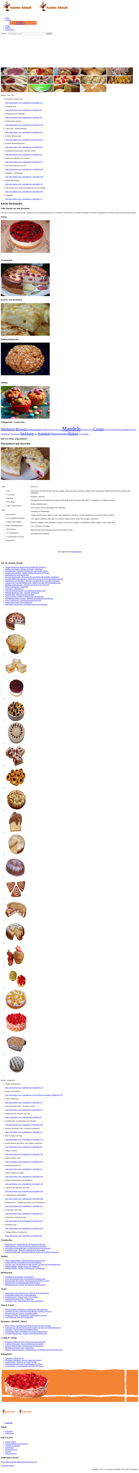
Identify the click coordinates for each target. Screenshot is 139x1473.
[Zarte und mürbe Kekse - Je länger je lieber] (16, 788)
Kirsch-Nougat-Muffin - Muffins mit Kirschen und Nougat (25, 1260)
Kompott (44, 433)
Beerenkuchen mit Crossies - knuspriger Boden (21, 1313)
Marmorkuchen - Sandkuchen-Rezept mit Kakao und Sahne (25, 1246)
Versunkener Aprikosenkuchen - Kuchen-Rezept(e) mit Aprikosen (27, 1248)
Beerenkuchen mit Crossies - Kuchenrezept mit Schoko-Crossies (27, 1281)
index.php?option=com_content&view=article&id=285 (24, 1191)
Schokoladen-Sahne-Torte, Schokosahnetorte (20, 1295)
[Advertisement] (69, 51)
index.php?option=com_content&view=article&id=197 (24, 1110)
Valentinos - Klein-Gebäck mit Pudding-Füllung (21, 1330)
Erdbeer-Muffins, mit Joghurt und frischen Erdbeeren (23, 1262)
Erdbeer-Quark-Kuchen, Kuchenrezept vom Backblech (24, 1346)
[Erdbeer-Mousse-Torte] (16, 1032)
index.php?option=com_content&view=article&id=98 (23, 117)
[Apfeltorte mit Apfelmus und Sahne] (16, 1076)
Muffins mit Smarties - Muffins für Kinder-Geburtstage (24, 569)
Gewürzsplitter (84, 434)
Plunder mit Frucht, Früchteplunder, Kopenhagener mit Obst (25, 1315)
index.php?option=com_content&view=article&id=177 (24, 162)
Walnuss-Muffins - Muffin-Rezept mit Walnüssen (22, 1266)
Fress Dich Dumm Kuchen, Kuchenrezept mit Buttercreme (25, 591)
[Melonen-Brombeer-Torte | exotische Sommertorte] (16, 721)
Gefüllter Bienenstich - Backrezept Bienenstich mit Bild (24, 1344)
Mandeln (71, 428)
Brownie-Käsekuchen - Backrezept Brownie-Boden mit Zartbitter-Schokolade (32, 577)
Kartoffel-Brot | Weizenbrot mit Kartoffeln (19, 595)
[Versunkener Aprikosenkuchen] (16, 1010)
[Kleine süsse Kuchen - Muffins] (25, 418)
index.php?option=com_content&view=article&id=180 (24, 125)
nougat (134, 430)
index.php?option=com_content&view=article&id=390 (24, 191)
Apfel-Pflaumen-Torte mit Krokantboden (19, 1317)
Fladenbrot (119, 430)
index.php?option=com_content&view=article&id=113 (24, 103)
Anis (36, 434)
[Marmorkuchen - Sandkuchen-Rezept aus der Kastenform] (16, 832)
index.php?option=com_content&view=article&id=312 (24, 1214)
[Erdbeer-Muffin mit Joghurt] (16, 965)
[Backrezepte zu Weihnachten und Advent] (25, 375)
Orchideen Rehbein (7, 1466)
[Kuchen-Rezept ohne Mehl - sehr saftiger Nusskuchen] (16, 876)
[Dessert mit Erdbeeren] (16, 1054)
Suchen (49, 33)
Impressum (9, 1431)
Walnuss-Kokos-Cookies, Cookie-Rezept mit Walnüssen (24, 597)
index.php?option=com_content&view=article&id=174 (24, 1139)
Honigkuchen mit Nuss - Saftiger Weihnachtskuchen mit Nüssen (27, 573)
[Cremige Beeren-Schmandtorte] (16, 699)
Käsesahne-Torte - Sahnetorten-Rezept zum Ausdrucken (24, 1301)
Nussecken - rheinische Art (14, 589)
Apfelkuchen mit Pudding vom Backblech (19, 1277)
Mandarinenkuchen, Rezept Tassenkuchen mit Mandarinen (25, 1285)
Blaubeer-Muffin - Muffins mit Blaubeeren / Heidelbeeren (25, 1268)
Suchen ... (4, 33)
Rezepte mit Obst (11, 1450)
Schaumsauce (15, 434)
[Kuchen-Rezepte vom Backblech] (25, 335)
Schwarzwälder (109, 430)
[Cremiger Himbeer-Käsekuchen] (16, 632)
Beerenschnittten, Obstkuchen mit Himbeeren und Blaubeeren (26, 1309)
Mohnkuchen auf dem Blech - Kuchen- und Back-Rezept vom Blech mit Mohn (32, 581)
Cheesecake (58, 430)
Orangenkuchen (35, 429)
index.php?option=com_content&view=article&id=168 (24, 177)
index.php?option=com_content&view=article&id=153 (24, 184)
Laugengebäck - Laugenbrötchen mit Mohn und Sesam (24, 1366)
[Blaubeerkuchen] (16, 943)
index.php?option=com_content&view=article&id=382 (24, 1125)
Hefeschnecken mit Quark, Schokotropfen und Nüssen (24, 1364)
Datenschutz (9, 1433)
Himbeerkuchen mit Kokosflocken (17, 575)
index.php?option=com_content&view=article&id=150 (24, 1088)
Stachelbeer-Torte (87, 430)
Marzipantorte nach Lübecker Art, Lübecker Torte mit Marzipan (27, 1293)
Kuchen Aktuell (10, 1442)
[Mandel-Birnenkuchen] (16, 854)
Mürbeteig (8, 429)
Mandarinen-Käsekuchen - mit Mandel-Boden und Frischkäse (26, 604)
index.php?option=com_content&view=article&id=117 (24, 1132)
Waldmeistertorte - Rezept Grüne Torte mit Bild (21, 1297)
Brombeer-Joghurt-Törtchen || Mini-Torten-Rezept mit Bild (25, 1342)
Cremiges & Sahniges (12, 1446)
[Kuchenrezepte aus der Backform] (25, 295)
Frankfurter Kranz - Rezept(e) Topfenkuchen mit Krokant (25, 1250)
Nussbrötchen (5, 434)
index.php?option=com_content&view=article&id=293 (24, 1162)
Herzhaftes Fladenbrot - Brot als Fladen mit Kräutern (23, 1360)
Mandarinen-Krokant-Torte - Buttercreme (19, 1299)
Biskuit (73, 433)
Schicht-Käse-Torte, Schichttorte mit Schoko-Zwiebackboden (26, 1331)
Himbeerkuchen (59, 433)
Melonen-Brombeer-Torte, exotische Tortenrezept (22, 593)
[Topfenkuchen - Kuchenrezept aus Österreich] (16, 676)
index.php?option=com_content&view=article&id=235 (24, 140)
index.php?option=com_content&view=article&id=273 (24, 1221)
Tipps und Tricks (11, 1453)
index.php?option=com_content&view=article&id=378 (24, 169)
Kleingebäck (9, 1448)
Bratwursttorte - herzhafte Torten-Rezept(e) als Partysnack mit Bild (28, 1326)
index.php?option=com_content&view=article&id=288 (24, 1199)
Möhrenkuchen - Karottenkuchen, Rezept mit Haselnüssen (25, 1244)
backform (27, 433)
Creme (98, 429)
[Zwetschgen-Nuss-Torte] (16, 743)
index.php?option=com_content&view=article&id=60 (23, 1236)
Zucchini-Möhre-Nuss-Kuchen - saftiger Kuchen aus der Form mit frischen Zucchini (34, 579)
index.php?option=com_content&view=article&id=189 (24, 1154)
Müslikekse (127, 430)
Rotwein (21, 429)
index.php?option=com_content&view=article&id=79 (23, 199)
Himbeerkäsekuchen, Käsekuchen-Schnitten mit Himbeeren (25, 567)
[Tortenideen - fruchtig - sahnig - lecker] (25, 252)
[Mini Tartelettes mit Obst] (16, 988)
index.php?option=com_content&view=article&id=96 (23, 110)
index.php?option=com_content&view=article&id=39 (23, 1169)
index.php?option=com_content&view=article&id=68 (23, 1147)
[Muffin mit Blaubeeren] (16, 654)
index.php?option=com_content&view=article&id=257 (24, 147)
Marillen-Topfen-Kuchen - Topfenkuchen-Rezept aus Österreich (27, 585)
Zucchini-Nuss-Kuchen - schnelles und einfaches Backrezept (26, 1333)
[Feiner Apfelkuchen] (16, 810)
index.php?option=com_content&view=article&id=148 (24, 1176)
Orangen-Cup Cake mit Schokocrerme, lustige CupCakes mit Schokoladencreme (33, 583)
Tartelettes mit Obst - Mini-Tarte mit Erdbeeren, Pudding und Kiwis (28, 1311)
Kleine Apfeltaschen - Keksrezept (16, 587)
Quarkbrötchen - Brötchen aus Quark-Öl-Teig (21, 1362)
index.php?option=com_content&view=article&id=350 (24, 1228)
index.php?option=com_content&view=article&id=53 (23, 154)
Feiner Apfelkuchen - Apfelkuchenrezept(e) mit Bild (23, 600)
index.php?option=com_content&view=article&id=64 (23, 1206)
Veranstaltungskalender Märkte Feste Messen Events (19, 1462)
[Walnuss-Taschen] (16, 899)
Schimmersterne (47, 430)
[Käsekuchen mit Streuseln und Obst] (16, 921)
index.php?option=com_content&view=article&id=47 (23, 1117)
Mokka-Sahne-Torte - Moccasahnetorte (18, 602)
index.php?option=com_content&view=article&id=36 (23, 1102)
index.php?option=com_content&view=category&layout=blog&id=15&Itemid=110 (33, 1095)
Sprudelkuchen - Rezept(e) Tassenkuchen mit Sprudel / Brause (26, 571)
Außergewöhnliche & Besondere (16, 1444)
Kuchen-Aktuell (76, 552)
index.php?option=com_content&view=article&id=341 (24, 132)
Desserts (8, 1452)
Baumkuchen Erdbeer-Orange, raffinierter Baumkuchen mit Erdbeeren (29, 598)
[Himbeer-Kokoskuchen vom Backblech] (16, 765)
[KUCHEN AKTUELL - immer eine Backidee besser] (37, 12)
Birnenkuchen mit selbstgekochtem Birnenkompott (22, 1283)
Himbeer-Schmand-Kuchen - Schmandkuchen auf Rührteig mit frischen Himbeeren (33, 1350)
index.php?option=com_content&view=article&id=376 (24, 1184)
